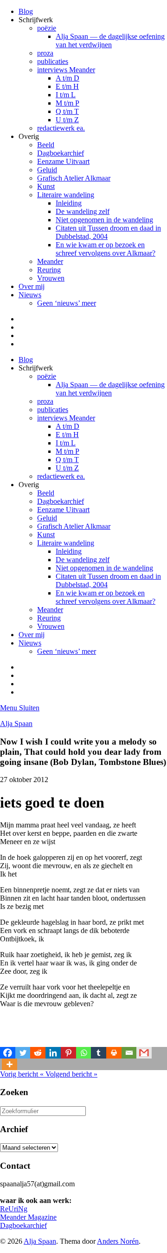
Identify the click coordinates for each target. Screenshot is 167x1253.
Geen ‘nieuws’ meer (66, 303)
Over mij (32, 286)
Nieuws (30, 295)
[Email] (129, 1053)
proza (45, 53)
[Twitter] (23, 1053)
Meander (50, 261)
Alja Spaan (16, 723)
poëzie (46, 28)
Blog (26, 11)
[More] (9, 1064)
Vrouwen (50, 278)
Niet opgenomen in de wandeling (104, 220)
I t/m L (66, 95)
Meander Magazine (28, 1217)
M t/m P (67, 103)
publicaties (52, 61)
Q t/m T (67, 111)
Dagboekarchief (60, 153)
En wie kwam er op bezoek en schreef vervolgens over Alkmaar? (105, 249)
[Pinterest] (68, 1053)
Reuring (49, 270)
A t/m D (67, 78)
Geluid (47, 170)
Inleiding (69, 203)
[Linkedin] (53, 1053)
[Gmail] (144, 1053)
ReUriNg (13, 1209)
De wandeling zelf (82, 211)
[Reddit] (37, 1053)
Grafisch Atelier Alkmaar (73, 178)
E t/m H (67, 86)
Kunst (46, 186)
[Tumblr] (98, 1053)
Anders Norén (118, 1241)
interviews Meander (66, 70)
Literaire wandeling (65, 195)
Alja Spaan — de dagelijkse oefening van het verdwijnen (110, 40)
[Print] (114, 1053)
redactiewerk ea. (61, 128)
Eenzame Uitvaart (63, 161)
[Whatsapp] (83, 1053)
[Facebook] (7, 1053)
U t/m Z (67, 120)
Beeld (45, 145)
